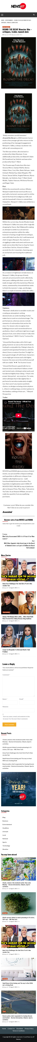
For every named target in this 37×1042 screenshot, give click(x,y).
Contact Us (11, 1028)
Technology (6, 846)
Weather (5, 849)
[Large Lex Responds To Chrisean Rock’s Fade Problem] (18, 635)
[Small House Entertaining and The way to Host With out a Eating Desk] (18, 969)
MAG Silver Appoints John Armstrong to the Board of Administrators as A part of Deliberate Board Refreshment (19, 544)
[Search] (34, 14)
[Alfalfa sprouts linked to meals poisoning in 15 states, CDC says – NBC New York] (18, 903)
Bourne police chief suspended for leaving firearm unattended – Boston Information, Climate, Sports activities (18, 766)
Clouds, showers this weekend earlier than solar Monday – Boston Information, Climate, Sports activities (17, 742)
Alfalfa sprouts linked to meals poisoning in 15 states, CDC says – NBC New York (17, 748)
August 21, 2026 (14, 587)
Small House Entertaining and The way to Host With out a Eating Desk (17, 759)
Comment (6, 675)
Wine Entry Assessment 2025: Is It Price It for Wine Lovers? (18, 536)
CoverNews (27, 1037)
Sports (5, 842)
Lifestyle (5, 831)
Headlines (6, 828)
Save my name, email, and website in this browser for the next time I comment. (16, 718)
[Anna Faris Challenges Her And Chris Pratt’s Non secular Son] (18, 569)
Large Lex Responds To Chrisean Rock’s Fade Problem (16, 651)
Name (5, 699)
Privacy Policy (29, 1028)
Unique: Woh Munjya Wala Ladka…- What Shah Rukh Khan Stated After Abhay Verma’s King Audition (18, 618)
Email (21, 699)
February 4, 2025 (15, 34)
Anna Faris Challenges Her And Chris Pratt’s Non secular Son (17, 585)
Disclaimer (19, 1028)
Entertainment (6, 27)
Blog (4, 817)
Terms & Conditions (18, 1031)
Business (5, 821)
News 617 (6, 34)
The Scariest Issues (24, 362)
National (5, 838)
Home (4, 1028)
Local (4, 835)
